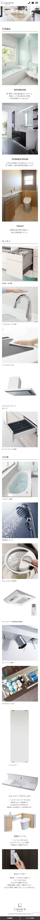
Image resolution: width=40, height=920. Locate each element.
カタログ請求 (30, 918)
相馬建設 (10, 918)
